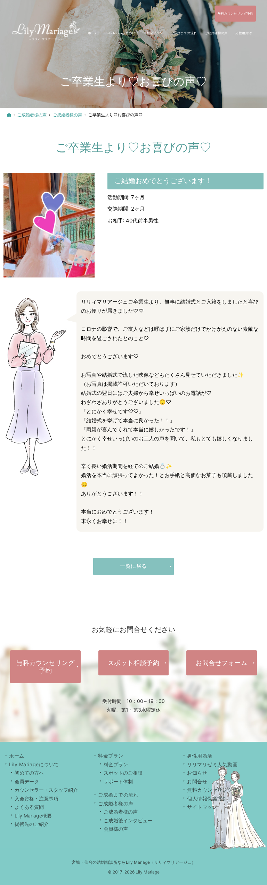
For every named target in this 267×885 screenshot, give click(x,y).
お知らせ (197, 773)
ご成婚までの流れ (118, 795)
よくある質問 (29, 807)
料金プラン (116, 764)
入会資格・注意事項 (36, 798)
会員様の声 (116, 829)
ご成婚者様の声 (121, 812)
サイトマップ (202, 807)
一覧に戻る (133, 566)
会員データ (27, 781)
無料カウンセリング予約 (215, 790)
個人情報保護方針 (207, 798)
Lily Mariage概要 (33, 816)
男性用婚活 (199, 756)
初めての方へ (29, 773)
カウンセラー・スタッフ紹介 (46, 790)
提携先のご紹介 (32, 824)
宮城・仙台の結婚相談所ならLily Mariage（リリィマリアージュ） (134, 862)
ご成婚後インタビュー (128, 820)
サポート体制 (118, 781)
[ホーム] (9, 114)
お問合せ (197, 781)
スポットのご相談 (123, 773)
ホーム (16, 756)
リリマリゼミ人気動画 (212, 764)
